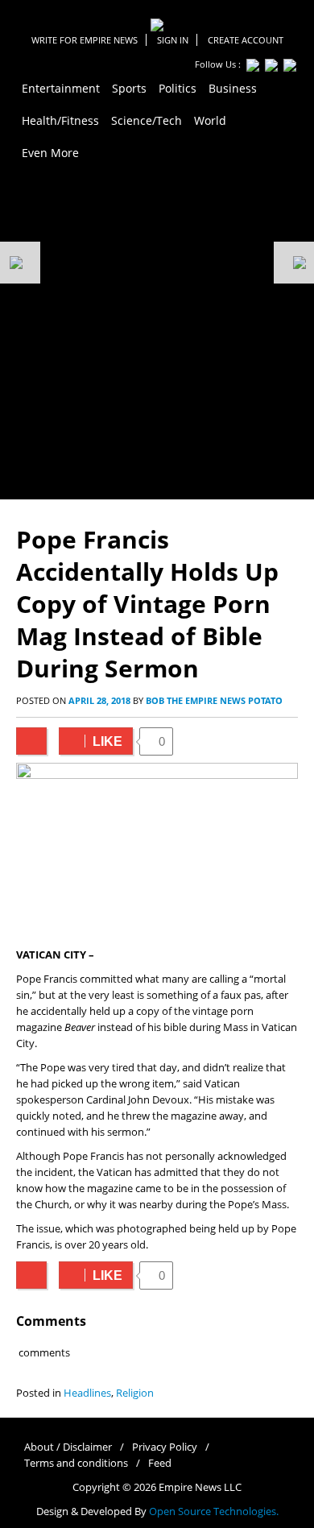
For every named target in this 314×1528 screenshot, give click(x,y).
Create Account (245, 40)
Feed (159, 1463)
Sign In (172, 40)
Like (90, 741)
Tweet (31, 741)
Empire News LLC (200, 1487)
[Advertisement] (157, 334)
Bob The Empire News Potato (214, 700)
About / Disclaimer (68, 1447)
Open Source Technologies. (214, 1511)
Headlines (87, 1393)
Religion (135, 1393)
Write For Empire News (84, 40)
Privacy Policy (164, 1447)
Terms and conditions (76, 1463)
